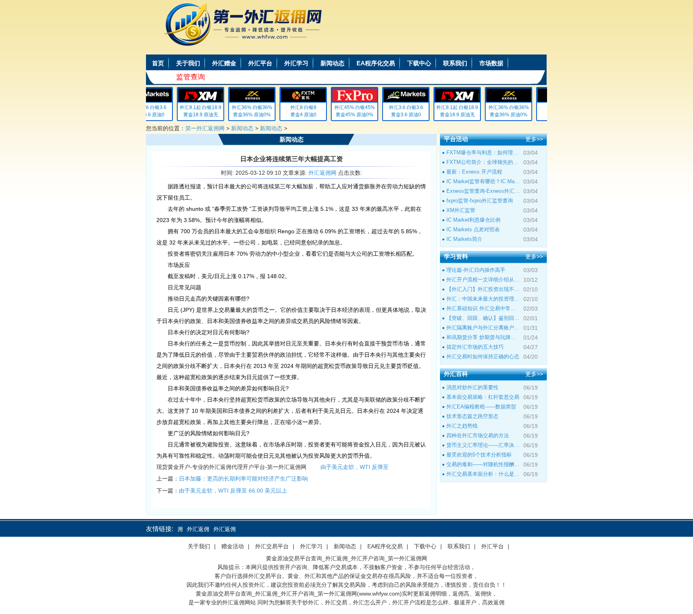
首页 (158, 63)
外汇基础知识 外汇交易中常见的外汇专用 (483, 308)
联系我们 (455, 63)
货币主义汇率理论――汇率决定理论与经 (483, 445)
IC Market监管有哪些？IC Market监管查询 (483, 181)
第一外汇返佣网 (205, 128)
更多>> (534, 139)
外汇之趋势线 (462, 426)
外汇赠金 (224, 63)
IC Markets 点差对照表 (473, 229)
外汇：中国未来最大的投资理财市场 (483, 299)
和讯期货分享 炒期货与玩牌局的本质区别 (483, 337)
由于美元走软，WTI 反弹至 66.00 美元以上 (233, 490)
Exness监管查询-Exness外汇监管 (483, 191)
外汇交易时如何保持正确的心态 (482, 356)
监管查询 (190, 77)
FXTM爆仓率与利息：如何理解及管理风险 (483, 152)
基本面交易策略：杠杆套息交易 (482, 397)
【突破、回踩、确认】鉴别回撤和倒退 (483, 318)
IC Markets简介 (464, 239)
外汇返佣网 (322, 173)
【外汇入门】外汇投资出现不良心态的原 (483, 289)
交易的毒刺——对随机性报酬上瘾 (483, 464)
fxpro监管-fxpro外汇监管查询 (479, 201)
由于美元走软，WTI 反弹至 (354, 467)
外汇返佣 (190, 529)
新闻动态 (332, 63)
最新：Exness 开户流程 (474, 172)
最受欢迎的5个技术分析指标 (479, 455)
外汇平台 (260, 63)
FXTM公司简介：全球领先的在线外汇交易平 (483, 162)
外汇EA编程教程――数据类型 (481, 407)
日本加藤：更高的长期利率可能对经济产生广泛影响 (243, 478)
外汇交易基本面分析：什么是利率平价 (483, 474)
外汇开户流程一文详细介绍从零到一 (483, 280)
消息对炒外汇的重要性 (472, 387)
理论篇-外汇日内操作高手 (475, 270)
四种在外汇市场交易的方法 (477, 435)
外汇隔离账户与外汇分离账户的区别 (483, 328)
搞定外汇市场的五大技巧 (475, 347)
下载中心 (419, 63)
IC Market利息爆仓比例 (473, 220)
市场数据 (491, 63)
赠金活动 (232, 546)
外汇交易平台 (272, 546)
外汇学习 (296, 63)
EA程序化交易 (376, 63)
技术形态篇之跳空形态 (472, 416)
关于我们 (188, 63)
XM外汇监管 (460, 210)
